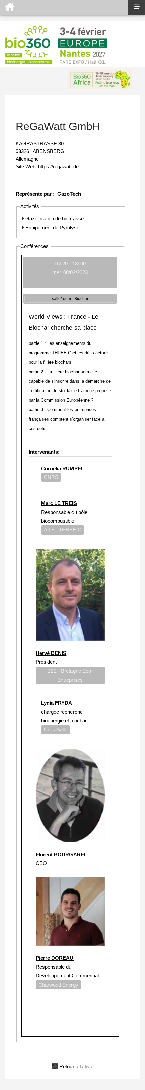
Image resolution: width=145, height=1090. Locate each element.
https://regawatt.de (58, 166)
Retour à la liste (75, 1066)
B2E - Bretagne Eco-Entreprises (70, 675)
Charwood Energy (58, 985)
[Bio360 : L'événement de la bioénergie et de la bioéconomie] (64, 7)
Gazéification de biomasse (54, 218)
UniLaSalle (55, 729)
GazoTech (69, 194)
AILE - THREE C (62, 529)
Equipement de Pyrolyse (51, 227)
